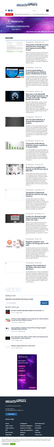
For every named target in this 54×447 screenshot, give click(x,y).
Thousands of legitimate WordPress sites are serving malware (36, 194)
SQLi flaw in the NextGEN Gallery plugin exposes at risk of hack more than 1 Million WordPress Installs (37, 96)
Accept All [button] (13, 444)
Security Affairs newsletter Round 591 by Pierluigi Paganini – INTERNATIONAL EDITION (29, 328)
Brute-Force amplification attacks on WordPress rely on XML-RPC (37, 169)
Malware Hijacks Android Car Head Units (23, 346)
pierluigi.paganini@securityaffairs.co (14, 410)
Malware (22, 432)
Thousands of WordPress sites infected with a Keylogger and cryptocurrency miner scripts (37, 47)
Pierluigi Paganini (30, 42)
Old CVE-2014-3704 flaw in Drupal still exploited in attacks (35, 121)
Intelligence (23, 423)
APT (6, 430)
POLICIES (37, 432)
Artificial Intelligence (26, 426)
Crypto (37, 430)
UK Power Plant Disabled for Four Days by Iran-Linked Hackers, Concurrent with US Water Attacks (30, 319)
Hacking (13, 340)
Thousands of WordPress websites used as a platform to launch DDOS (36, 145)
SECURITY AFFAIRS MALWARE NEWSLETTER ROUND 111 (15, 14)
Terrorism (38, 426)
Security (13, 312)
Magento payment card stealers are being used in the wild (37, 243)
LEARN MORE (11, 414)
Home (7, 423)
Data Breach (9, 432)
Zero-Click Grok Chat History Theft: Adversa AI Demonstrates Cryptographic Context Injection (29, 337)
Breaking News (14, 331)
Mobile (22, 434)
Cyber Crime (9, 426)
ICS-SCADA (38, 428)
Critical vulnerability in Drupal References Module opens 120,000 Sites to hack (36, 72)
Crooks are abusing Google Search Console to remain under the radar (36, 218)
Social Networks (40, 423)
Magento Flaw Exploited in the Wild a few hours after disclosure (36, 267)
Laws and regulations (26, 430)
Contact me (38, 434)
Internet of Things (25, 428)
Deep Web (8, 434)
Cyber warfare (14, 322)
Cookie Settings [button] (5, 444)
